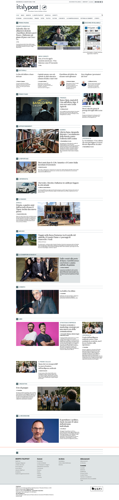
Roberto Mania (71, 81)
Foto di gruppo (22, 388)
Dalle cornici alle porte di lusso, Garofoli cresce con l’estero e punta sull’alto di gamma (69, 261)
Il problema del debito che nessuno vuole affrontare (68, 75)
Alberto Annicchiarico (44, 187)
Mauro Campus (21, 81)
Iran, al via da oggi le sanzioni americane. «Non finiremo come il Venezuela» (48, 61)
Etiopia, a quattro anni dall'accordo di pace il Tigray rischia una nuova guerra (26, 208)
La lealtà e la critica (67, 291)
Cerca (102, 15)
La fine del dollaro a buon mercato (24, 75)
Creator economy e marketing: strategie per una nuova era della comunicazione (69, 328)
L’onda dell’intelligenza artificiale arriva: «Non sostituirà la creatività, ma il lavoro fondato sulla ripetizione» (91, 341)
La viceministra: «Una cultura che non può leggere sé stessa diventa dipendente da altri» (92, 142)
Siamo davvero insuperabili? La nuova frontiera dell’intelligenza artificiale (48, 366)
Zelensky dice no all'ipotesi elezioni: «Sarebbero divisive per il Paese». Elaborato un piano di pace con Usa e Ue (26, 33)
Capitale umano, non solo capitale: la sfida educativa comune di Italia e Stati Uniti (47, 76)
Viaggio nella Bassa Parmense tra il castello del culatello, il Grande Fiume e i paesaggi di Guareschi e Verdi (57, 237)
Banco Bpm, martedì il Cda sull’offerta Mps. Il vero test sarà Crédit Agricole (69, 103)
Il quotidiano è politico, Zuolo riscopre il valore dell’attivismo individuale (69, 423)
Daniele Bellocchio (22, 214)
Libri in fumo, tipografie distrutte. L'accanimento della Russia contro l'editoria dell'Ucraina (69, 135)
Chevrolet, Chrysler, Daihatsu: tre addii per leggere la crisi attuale (58, 184)
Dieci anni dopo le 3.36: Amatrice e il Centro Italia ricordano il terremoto (58, 163)
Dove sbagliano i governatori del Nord (91, 75)
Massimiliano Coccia (66, 141)
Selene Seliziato (65, 267)
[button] (91, 2)
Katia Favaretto (43, 167)
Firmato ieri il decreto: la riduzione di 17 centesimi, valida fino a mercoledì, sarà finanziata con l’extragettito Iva (91, 116)
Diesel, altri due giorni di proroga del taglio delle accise (92, 109)
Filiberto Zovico (93, 81)
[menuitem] (18, 15)
